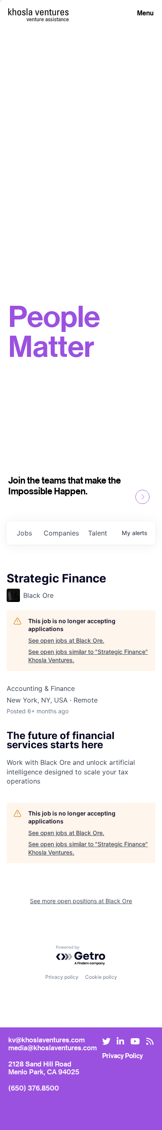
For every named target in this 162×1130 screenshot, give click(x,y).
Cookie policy (101, 977)
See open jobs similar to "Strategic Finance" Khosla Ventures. (88, 655)
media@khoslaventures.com (52, 1047)
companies (61, 533)
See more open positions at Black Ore (81, 900)
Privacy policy (62, 977)
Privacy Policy (122, 1055)
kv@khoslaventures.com (46, 1040)
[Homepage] (38, 11)
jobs (24, 533)
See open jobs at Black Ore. (66, 640)
